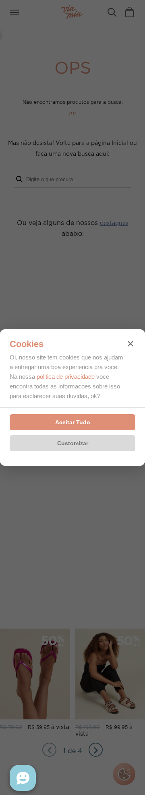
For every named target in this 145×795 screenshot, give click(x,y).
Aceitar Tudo (72, 422)
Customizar (72, 443)
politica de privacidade (66, 376)
